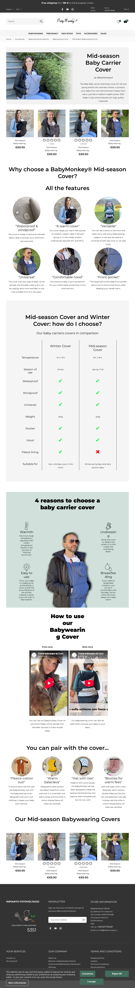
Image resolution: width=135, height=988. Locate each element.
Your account (11, 961)
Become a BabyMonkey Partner (62, 961)
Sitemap (52, 967)
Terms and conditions (100, 964)
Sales (104, 33)
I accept (92, 981)
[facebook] (62, 9)
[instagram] (72, 9)
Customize (87, 973)
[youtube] (67, 9)
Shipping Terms (97, 958)
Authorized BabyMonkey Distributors (64, 964)
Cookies (94, 961)
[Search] (41, 21)
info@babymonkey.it (108, 930)
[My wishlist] (118, 22)
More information (17, 982)
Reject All (117, 973)
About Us (52, 958)
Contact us (10, 958)
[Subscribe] (84, 920)
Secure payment (98, 967)
